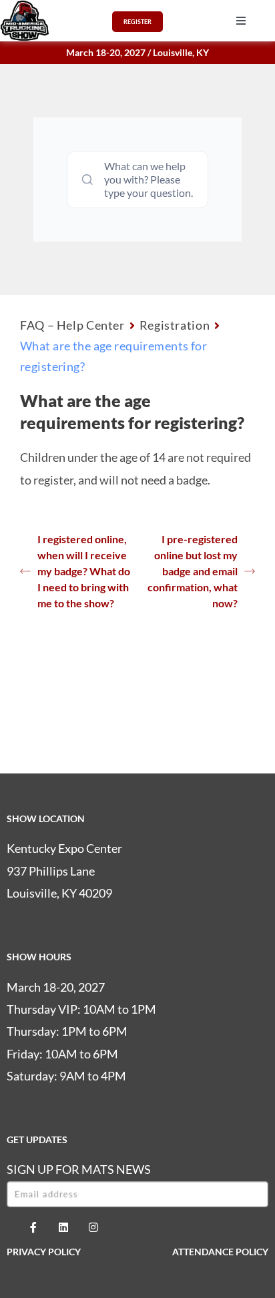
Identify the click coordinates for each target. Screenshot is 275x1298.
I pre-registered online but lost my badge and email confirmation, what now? (193, 571)
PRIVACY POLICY (44, 1251)
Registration (175, 325)
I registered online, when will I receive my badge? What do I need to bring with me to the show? (83, 571)
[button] (241, 21)
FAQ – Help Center (72, 325)
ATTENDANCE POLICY (220, 1251)
